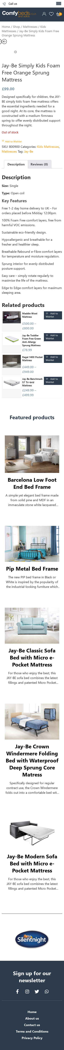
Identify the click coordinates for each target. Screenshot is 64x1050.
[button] (58, 4)
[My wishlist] (51, 14)
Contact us (32, 1025)
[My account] (44, 14)
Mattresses (30, 27)
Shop (16, 27)
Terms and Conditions (32, 1031)
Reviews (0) (39, 164)
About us (32, 1018)
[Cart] (58, 14)
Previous (22, 49)
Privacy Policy (32, 1038)
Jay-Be (28, 151)
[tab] (16, 164)
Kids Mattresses (48, 146)
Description (16, 164)
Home (6, 27)
